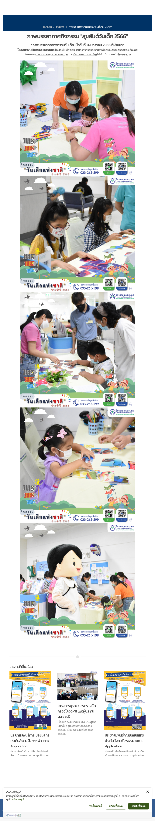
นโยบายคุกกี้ (18, 799)
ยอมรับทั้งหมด (139, 806)
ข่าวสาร (60, 27)
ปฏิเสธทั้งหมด (116, 806)
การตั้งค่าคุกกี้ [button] (95, 806)
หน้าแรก (47, 27)
